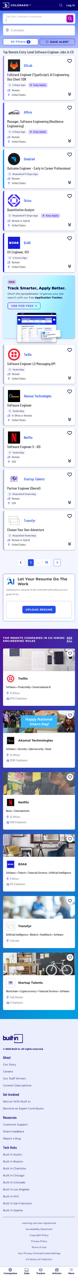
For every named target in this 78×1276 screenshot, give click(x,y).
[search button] (60, 5)
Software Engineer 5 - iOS (24, 446)
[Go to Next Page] (57, 562)
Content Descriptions (17, 1085)
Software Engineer (19, 405)
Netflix (23, 802)
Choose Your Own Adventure (25, 529)
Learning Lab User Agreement (39, 1223)
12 (46, 562)
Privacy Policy (39, 1241)
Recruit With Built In (16, 1101)
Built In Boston (13, 1161)
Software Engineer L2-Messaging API (31, 363)
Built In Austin (12, 1154)
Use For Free (22, 306)
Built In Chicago (13, 1175)
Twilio (23, 678)
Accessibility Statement (39, 1229)
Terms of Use (39, 1247)
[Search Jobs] (69, 18)
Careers (8, 1071)
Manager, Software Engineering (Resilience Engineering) (35, 123)
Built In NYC (11, 1196)
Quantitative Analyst (20, 209)
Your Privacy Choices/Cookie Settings (39, 1253)
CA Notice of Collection (39, 1259)
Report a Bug (12, 1138)
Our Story (9, 1064)
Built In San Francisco (17, 1203)
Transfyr (24, 926)
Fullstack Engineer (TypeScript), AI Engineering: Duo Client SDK (38, 76)
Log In (70, 5)
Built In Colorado (14, 1182)
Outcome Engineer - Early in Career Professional (38, 168)
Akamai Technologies (35, 740)
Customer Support (15, 1124)
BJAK (22, 864)
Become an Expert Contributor (23, 1108)
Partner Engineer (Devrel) (23, 488)
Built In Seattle (13, 1210)
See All (69, 639)
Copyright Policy (39, 1235)
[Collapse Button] (69, 94)
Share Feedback (13, 1131)
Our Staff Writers (14, 1078)
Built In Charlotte (14, 1168)
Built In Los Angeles (16, 1189)
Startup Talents (30, 982)
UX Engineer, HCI (18, 252)
